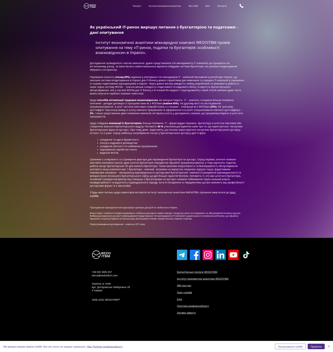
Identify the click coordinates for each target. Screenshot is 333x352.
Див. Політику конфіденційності (104, 346)
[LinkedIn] (220, 255)
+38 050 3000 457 (102, 272)
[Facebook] (195, 255)
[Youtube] (233, 255)
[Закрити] (329, 346)
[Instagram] (208, 255)
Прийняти (316, 346)
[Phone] (241, 6)
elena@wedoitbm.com (105, 275)
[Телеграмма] (182, 255)
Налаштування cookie (290, 346)
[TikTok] (246, 255)
